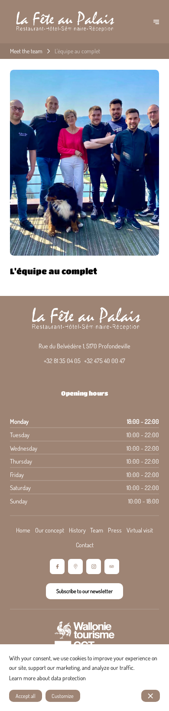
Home (23, 530)
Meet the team (26, 51)
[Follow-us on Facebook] (57, 566)
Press (115, 530)
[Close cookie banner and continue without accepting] (150, 695)
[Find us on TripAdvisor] (112, 566)
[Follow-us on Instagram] (93, 566)
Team (96, 530)
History (77, 530)
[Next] (156, 22)
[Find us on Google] (75, 566)
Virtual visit (140, 530)
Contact (85, 545)
